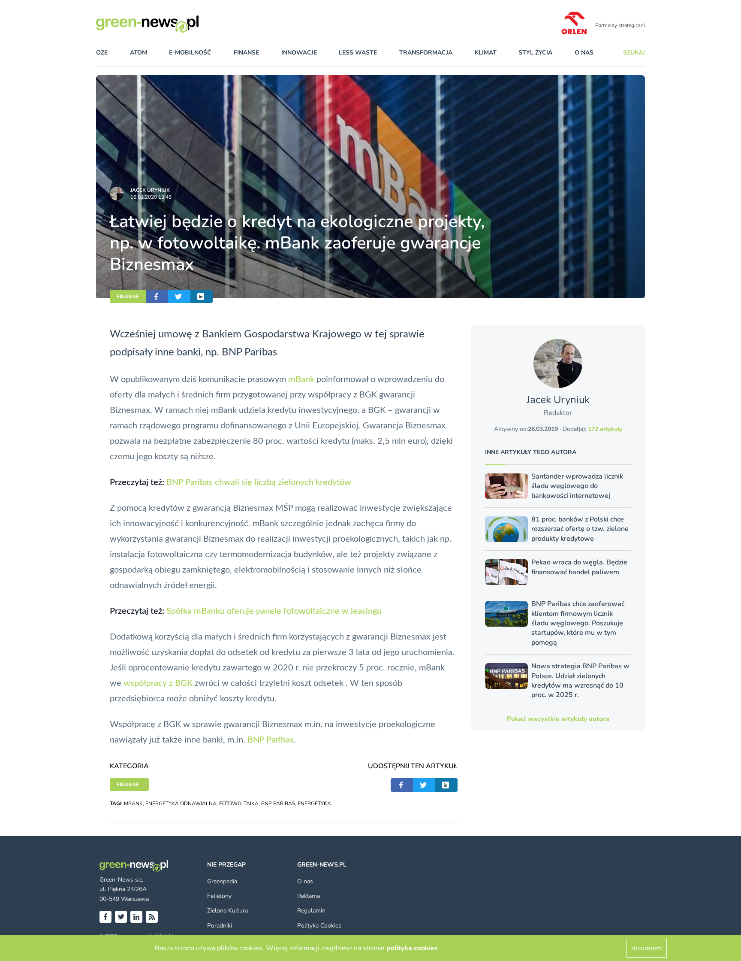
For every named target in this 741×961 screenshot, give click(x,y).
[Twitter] (121, 917)
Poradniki (219, 926)
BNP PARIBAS (278, 803)
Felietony (219, 896)
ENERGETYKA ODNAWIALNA (181, 803)
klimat (486, 53)
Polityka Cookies (319, 926)
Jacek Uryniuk (150, 190)
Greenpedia (222, 881)
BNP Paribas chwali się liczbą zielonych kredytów (258, 482)
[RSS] (152, 917)
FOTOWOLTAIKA (239, 803)
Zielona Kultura (227, 910)
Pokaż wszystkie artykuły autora (558, 719)
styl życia (535, 53)
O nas (584, 53)
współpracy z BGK (158, 683)
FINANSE (128, 296)
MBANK (133, 803)
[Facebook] (105, 917)
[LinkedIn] (136, 917)
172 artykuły (605, 429)
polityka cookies (412, 948)
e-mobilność (190, 53)
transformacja (425, 53)
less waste (358, 53)
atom (138, 53)
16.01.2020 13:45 (151, 197)
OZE (102, 53)
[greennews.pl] (164, 24)
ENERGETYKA (314, 803)
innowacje (299, 53)
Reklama (308, 896)
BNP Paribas (270, 740)
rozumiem (646, 948)
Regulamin (311, 910)
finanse (246, 53)
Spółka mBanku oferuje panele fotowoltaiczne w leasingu (274, 611)
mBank (301, 379)
